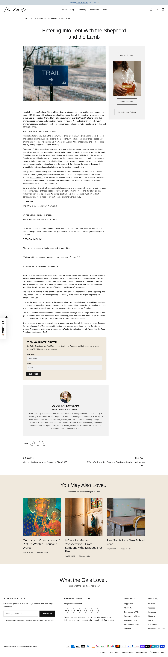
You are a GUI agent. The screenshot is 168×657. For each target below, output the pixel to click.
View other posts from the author (66, 409)
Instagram (152, 612)
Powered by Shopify (29, 646)
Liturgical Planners (82, 2)
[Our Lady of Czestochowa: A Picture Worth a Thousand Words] (42, 517)
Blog (32, 18)
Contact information (157, 652)
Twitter (151, 620)
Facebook (152, 608)
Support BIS (129, 604)
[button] (3, 328)
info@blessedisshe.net (73, 604)
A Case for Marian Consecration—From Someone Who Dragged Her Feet (83, 546)
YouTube (151, 604)
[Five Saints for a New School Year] (126, 517)
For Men (127, 629)
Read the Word (126, 101)
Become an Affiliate (132, 616)
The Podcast (153, 624)
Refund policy (101, 652)
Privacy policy (114, 652)
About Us (128, 608)
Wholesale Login (130, 620)
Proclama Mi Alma (131, 624)
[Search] (151, 9)
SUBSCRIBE (33, 374)
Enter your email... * (14, 613)
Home (25, 18)
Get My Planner (126, 55)
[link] (32, 443)
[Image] (127, 78)
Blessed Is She (15, 646)
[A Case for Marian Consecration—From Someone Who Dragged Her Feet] (84, 517)
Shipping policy (142, 652)
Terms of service (128, 652)
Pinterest (151, 616)
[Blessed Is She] (15, 9)
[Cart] (163, 9)
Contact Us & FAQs (131, 612)
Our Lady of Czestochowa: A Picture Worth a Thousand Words (41, 544)
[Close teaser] (6, 317)
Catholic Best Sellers (127, 112)
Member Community (156, 629)
